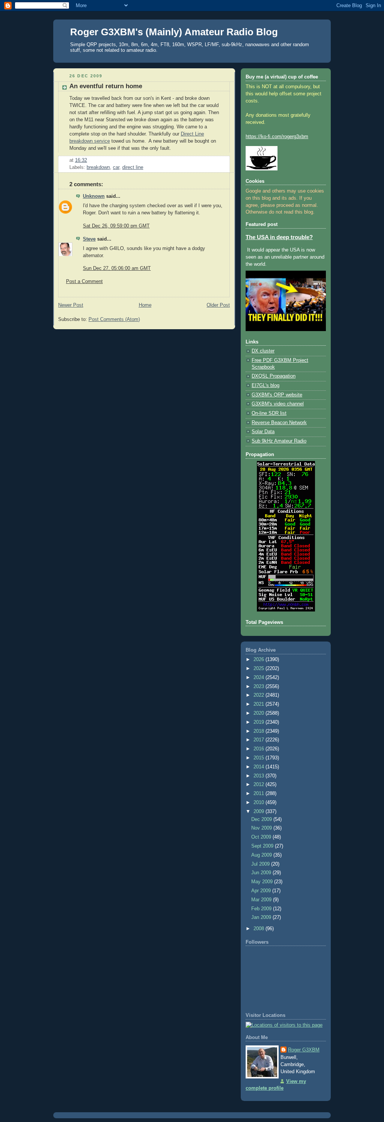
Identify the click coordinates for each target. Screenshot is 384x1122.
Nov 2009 (262, 828)
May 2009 (262, 881)
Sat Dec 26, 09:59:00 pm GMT (116, 226)
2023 (260, 686)
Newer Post (70, 305)
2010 (260, 802)
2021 (260, 704)
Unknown (94, 196)
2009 (260, 811)
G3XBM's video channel (278, 404)
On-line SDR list (269, 413)
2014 (260, 767)
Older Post (218, 305)
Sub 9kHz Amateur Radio (279, 441)
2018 (260, 731)
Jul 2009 (261, 864)
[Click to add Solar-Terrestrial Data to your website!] (286, 610)
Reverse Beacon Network (279, 422)
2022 (260, 695)
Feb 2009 (262, 908)
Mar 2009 (262, 899)
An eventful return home (105, 86)
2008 (260, 928)
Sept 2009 (263, 846)
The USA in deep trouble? (279, 237)
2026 (260, 659)
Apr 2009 (261, 890)
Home (145, 305)
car (116, 167)
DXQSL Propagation (274, 376)
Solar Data (263, 431)
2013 (260, 776)
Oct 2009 (262, 837)
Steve (89, 239)
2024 (260, 677)
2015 (260, 758)
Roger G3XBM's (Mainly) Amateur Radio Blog (174, 32)
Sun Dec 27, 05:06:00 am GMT (117, 268)
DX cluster (263, 351)
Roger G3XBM (304, 1050)
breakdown (98, 167)
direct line (132, 167)
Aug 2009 (262, 855)
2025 (260, 668)
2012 (260, 784)
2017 (260, 739)
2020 (260, 713)
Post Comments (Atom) (114, 319)
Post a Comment (84, 281)
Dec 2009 (262, 819)
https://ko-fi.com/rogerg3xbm (277, 136)
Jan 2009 (262, 917)
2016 (260, 749)
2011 (260, 793)
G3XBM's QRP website (277, 395)
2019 (260, 722)
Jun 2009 (262, 872)
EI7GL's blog (265, 385)
